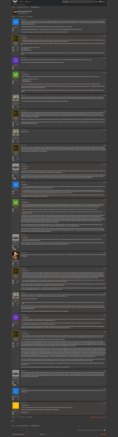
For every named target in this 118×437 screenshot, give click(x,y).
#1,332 (105, 234)
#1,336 (105, 314)
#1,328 (105, 145)
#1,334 (105, 268)
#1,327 (105, 129)
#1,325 (105, 95)
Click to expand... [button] (63, 281)
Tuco (20, 13)
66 (22, 16)
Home (100, 430)
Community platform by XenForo (25, 433)
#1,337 (105, 331)
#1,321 (105, 19)
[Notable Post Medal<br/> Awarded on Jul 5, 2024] (13, 51)
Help (97, 430)
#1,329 (105, 164)
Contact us (79, 430)
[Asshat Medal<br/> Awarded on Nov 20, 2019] (15, 178)
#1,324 (105, 72)
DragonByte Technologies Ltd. (51, 434)
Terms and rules (85, 430)
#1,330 (105, 182)
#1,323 (105, 57)
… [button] (18, 16)
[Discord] (102, 434)
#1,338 (105, 370)
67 (25, 16)
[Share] (102, 19)
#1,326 (105, 110)
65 (20, 16)
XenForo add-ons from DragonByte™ (32, 434)
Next (31, 16)
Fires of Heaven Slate (20, 430)
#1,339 (105, 388)
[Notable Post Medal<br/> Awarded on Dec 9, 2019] (13, 178)
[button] (30, 1)
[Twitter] (104, 434)
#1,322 (105, 35)
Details (59, 434)
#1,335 (105, 292)
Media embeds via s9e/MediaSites (20, 435)
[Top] (103, 430)
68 (27, 16)
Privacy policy (92, 430)
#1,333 (105, 252)
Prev (14, 16)
